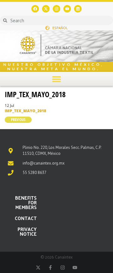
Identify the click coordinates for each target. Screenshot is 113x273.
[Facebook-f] (50, 267)
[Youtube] (67, 9)
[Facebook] (35, 9)
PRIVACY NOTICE (27, 231)
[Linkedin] (78, 9)
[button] (57, 79)
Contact (26, 218)
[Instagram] (56, 9)
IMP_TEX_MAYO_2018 (35, 94)
